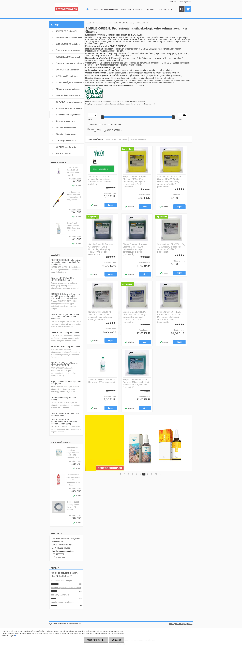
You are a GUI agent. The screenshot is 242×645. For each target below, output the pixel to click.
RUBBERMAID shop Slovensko (65, 333)
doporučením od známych (61, 580)
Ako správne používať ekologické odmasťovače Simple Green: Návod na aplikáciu (100, 180)
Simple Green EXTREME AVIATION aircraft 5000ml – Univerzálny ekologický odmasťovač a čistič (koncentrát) (170, 317)
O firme (95, 9)
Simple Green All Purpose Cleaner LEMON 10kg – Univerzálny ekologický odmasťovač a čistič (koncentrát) (135, 181)
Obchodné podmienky (109, 9)
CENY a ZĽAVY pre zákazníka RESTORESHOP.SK (64, 364)
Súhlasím (116, 640)
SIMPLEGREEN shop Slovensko (65, 347)
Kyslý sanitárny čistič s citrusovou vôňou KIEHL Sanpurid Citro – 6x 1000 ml (74, 480)
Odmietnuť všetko (96, 640)
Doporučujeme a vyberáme (102, 23)
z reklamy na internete (60, 595)
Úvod (89, 23)
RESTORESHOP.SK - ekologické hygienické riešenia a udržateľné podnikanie (66, 262)
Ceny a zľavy (125, 9)
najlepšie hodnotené (138, 139)
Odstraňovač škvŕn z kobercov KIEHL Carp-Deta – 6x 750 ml (73, 227)
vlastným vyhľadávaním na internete (66, 588)
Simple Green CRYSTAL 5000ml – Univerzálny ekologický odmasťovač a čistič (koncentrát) (100, 316)
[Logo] (66, 9)
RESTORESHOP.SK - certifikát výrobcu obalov (65, 415)
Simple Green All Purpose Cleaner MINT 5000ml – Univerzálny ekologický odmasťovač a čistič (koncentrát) (135, 249)
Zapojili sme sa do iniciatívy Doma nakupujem (66, 383)
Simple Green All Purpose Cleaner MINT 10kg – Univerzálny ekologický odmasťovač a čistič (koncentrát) (100, 249)
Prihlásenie (173, 2)
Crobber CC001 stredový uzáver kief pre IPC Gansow (73, 506)
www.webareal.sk (74, 624)
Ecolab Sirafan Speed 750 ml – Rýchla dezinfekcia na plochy (74, 171)
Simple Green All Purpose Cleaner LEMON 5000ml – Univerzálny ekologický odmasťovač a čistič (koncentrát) (169, 181)
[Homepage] (87, 9)
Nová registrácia (185, 2)
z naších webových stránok (62, 602)
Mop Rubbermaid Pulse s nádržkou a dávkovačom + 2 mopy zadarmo (74, 196)
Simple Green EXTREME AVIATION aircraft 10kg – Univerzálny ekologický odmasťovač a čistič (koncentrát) (135, 317)
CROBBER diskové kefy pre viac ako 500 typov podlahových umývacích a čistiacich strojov (65, 296)
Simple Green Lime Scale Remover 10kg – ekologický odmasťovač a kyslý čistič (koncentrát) (136, 383)
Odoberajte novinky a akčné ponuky (63, 399)
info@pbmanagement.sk (62, 551)
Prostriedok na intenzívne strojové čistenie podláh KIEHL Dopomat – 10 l (73, 453)
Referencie (137, 9)
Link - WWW (149, 9)
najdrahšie (123, 139)
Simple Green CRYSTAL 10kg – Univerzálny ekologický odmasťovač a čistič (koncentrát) (171, 248)
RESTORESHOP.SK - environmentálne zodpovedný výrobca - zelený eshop (64, 422)
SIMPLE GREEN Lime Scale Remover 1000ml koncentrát (101, 380)
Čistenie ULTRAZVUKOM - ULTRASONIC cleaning (63, 279)
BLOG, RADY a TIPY (165, 9)
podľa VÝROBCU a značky (124, 23)
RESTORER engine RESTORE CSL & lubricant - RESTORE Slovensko (65, 317)
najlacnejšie (111, 139)
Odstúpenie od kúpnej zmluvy (181, 624)
